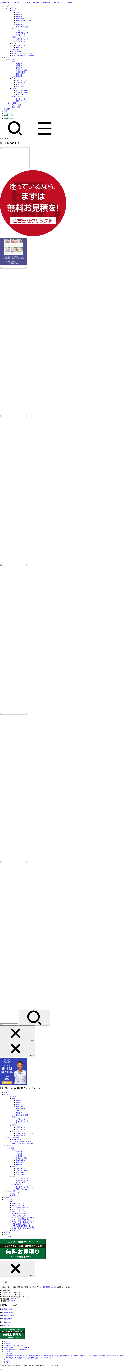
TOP (5, 1341)
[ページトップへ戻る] (1, 1369)
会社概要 (7, 1343)
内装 (13, 29)
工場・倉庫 (16, 107)
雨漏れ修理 (20, 74)
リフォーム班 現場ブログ (21, 1220)
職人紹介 (7, 109)
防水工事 (19, 22)
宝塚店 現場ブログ (18, 1209)
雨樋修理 (19, 76)
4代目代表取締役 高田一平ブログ (23, 1226)
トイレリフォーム (22, 41)
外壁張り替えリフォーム (24, 20)
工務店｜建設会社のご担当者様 (23, 55)
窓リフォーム (20, 35)
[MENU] (44, 135)
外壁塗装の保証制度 (8, 1315)
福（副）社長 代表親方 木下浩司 (23, 1228)
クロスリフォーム (22, 33)
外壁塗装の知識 (7, 1319)
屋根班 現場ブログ (18, 1216)
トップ (6, 1092)
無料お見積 (5, 1325)
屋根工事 (19, 68)
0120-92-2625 (14, 1299)
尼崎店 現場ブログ (18, 1212)
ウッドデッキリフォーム (24, 45)
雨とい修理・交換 (22, 27)
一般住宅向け (12, 8)
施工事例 (7, 57)
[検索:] (9, 1024)
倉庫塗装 (19, 24)
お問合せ (7, 1362)
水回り (14, 37)
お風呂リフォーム (22, 39)
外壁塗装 (19, 12)
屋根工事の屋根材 (7, 1312)
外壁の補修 (20, 18)
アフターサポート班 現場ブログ (23, 1222)
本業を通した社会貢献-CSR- (14, 1345)
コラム (6, 1360)
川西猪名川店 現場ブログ (21, 1207)
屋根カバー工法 (21, 70)
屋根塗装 (19, 14)
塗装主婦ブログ (17, 1230)
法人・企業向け (13, 1137)
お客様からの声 (7, 1322)
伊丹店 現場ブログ (18, 1203)
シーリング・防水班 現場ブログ (23, 1218)
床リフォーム (20, 31)
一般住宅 (11, 60)
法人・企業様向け (14, 49)
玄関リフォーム (21, 47)
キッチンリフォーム (23, 95)
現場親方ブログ (13, 1201)
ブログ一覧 (8, 1199)
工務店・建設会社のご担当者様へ (16, 1349)
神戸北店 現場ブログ (19, 1214)
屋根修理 (19, 16)
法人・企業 (12, 103)
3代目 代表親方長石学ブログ (22, 1224)
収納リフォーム (21, 80)
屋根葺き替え (20, 72)
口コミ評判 (8, 113)
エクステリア (16, 43)
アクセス (12, 1301)
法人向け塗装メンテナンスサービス (16, 1347)
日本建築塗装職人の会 (47, 1287)
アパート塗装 (16, 51)
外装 (13, 10)
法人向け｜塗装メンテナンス (22, 53)
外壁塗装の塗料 (7, 1309)
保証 (5, 111)
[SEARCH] (15, 135)
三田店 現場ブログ (18, 1205)
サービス (7, 6)
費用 (9, 1236)
